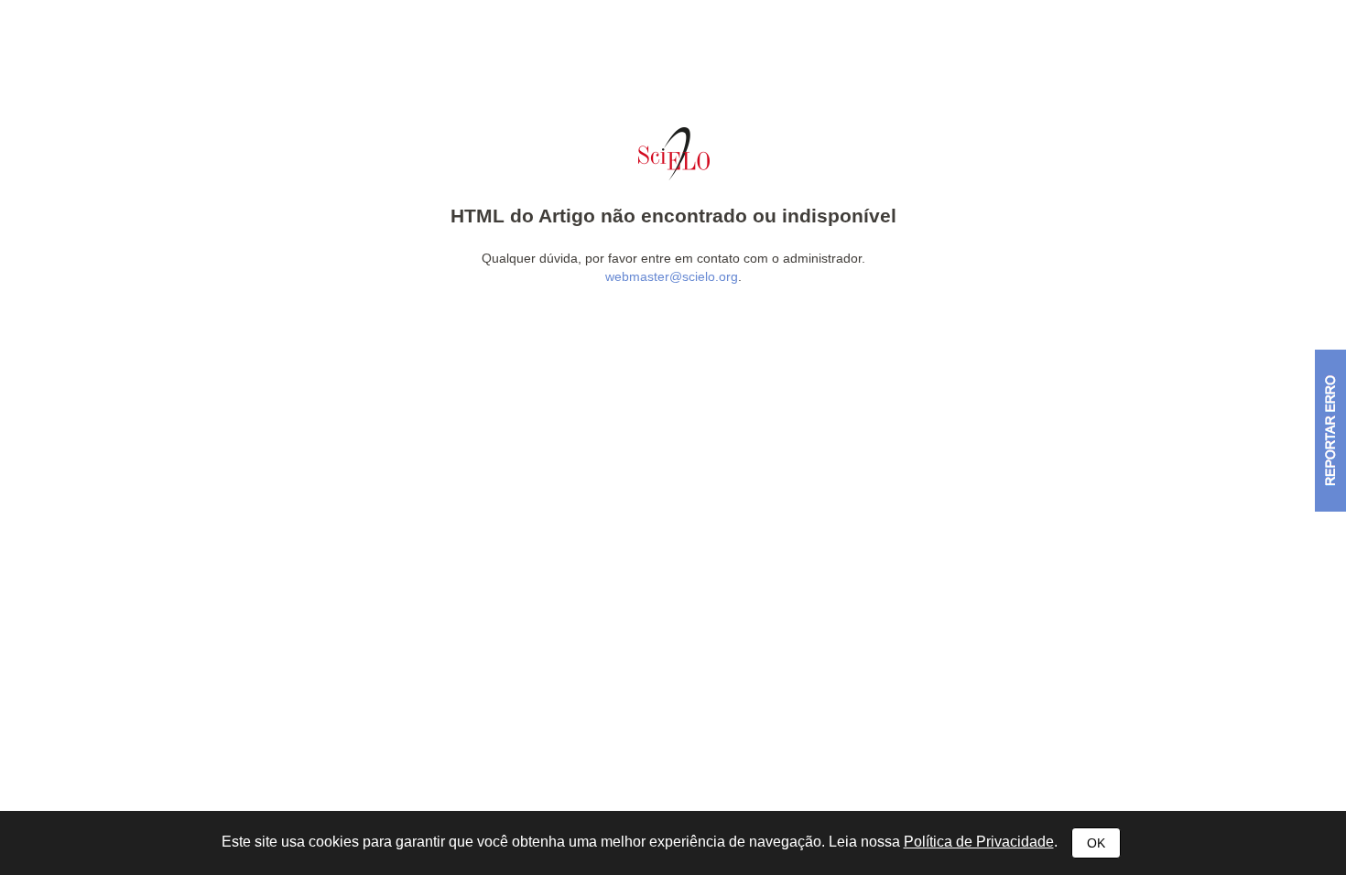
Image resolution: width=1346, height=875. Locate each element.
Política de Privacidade (979, 841)
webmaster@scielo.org (671, 276)
